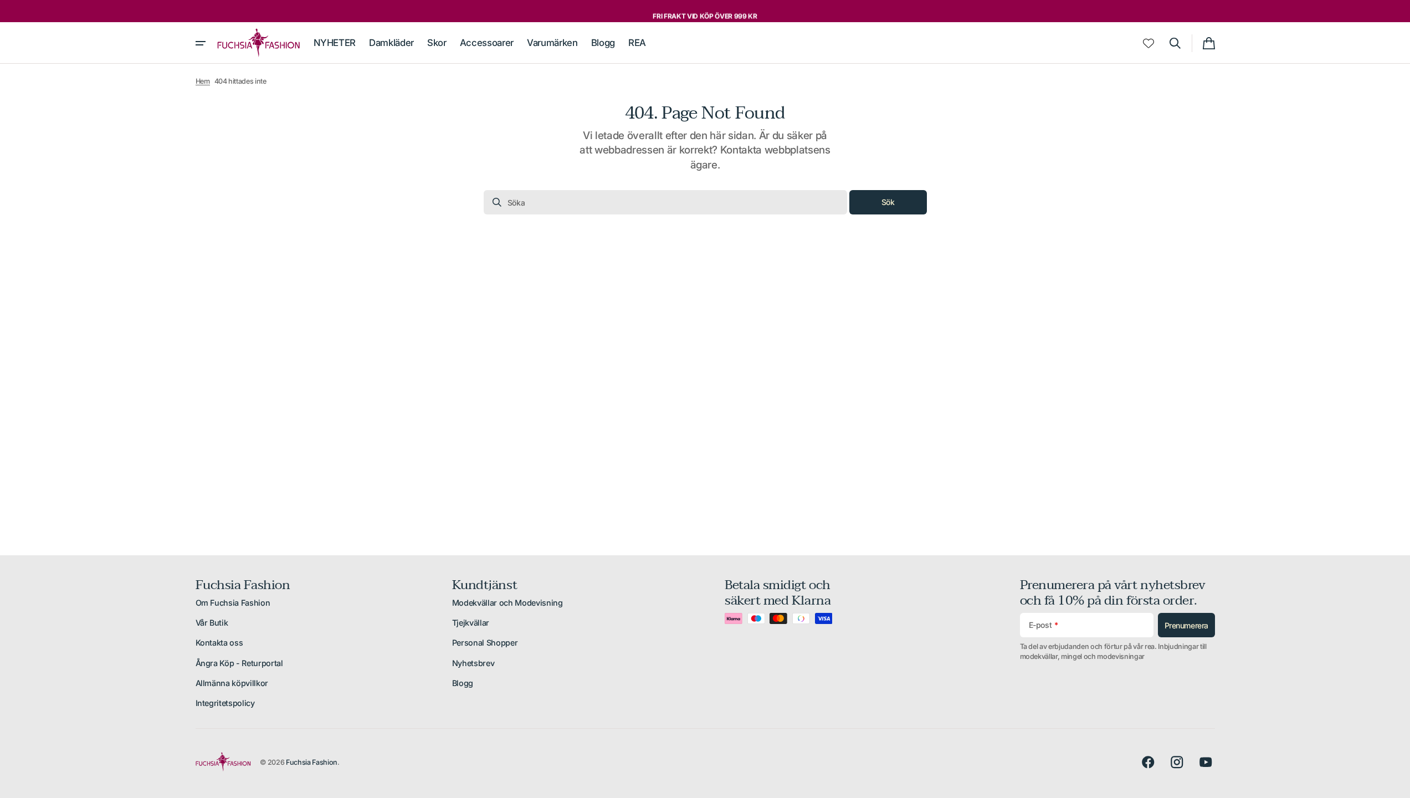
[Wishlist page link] (1148, 43)
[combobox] (665, 202)
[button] (1175, 43)
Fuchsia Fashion (311, 762)
